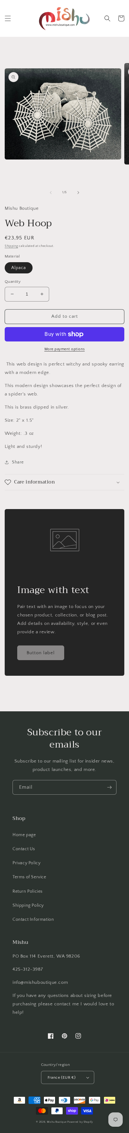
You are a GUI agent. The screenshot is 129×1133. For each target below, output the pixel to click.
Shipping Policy (28, 905)
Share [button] (18, 462)
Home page (24, 834)
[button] (8, 18)
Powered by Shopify (80, 1122)
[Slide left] (51, 192)
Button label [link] (41, 652)
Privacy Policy (26, 863)
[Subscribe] (109, 787)
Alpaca (18, 267)
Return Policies (28, 891)
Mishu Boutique (57, 1122)
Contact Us (24, 848)
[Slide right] (78, 192)
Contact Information (33, 919)
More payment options (64, 349)
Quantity (13, 281)
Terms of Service (29, 877)
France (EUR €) (62, 1077)
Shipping (11, 246)
